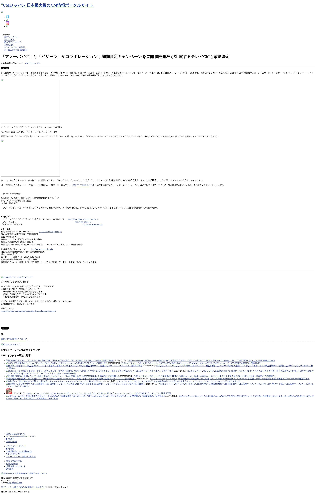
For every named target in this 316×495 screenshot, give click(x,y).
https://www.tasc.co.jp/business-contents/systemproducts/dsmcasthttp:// (28, 311)
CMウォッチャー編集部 (154, 360)
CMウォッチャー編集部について (20, 436)
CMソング (142, 363)
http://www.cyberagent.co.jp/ (50, 232)
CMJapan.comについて (15, 434)
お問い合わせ (12, 464)
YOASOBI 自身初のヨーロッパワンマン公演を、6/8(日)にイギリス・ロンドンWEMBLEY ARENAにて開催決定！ (212, 363)
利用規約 (10, 449)
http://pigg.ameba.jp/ (83, 222)
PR (38, 63)
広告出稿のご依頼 (14, 461)
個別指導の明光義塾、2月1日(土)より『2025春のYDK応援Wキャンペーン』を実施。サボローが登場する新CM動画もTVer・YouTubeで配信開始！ (245, 379)
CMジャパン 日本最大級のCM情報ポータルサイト (23, 487)
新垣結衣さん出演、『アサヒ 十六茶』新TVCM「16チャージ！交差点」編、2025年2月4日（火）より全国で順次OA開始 (222, 360)
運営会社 (10, 469)
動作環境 (10, 439)
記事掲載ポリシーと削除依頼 (19, 451)
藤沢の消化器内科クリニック (14, 339)
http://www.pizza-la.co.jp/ (83, 185)
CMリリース (30, 63)
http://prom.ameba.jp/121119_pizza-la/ (83, 219)
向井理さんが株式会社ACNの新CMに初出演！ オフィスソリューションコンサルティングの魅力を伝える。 (195, 381)
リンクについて (13, 454)
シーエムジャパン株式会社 (16, 50)
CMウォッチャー (135, 360)
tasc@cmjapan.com (14, 483)
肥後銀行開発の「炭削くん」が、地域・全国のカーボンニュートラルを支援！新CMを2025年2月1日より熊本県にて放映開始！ (220, 376)
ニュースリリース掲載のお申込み (21, 457)
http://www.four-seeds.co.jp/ (42, 249)
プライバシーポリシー (16, 446)
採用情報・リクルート (16, 466)
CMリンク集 (11, 442)
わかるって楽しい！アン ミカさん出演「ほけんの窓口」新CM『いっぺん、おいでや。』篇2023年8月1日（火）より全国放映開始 (114, 393)
